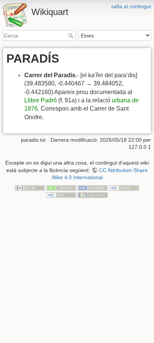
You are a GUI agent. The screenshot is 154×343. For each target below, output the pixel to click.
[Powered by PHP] (93, 187)
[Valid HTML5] (124, 187)
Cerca (71, 35)
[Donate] (61, 187)
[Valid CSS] (61, 195)
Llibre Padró (40, 100)
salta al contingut (131, 6)
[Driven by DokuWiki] (93, 195)
